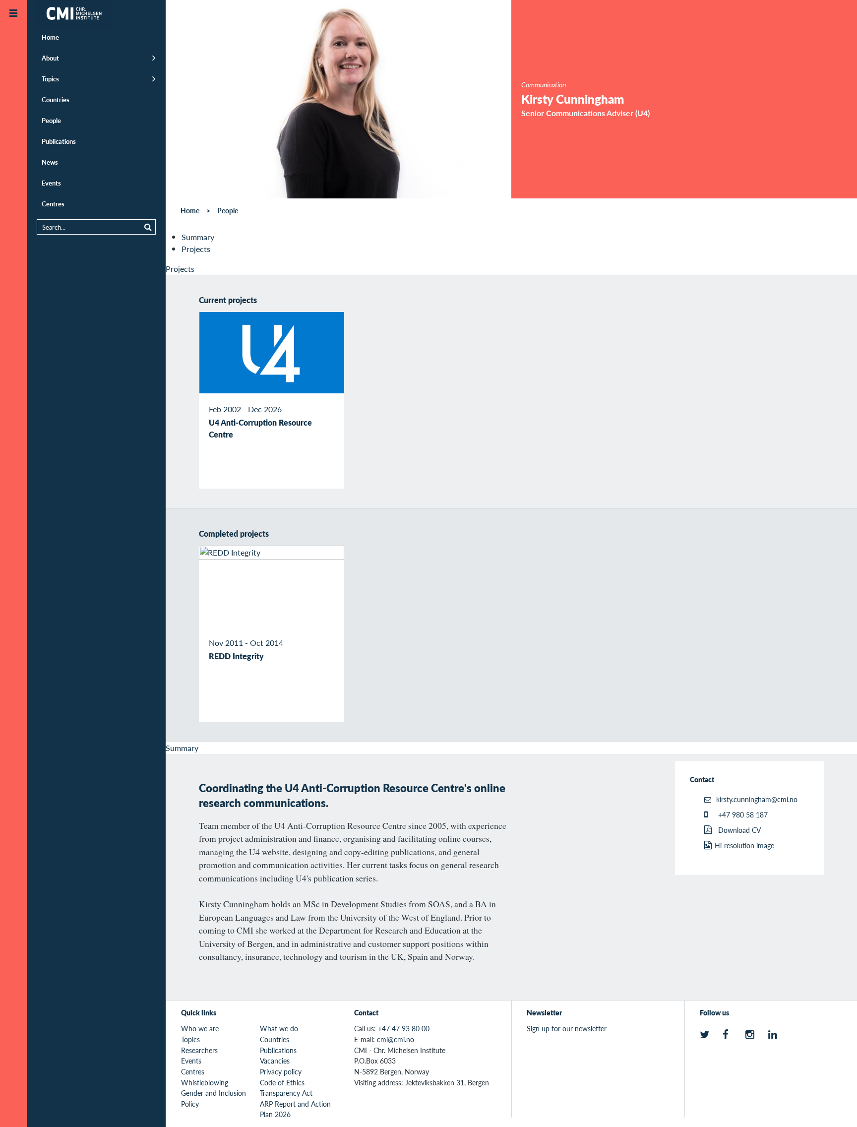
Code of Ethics (282, 1082)
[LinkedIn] (774, 1035)
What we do (279, 1028)
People (51, 120)
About (50, 58)
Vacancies (275, 1060)
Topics (50, 78)
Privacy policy (281, 1071)
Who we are (200, 1028)
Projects (196, 248)
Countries (55, 99)
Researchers (199, 1050)
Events (51, 183)
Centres (53, 203)
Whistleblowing (204, 1082)
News (50, 162)
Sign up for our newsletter (567, 1028)
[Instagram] (751, 1035)
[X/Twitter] (706, 1035)
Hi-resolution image (744, 845)
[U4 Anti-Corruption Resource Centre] (271, 352)
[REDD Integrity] (271, 586)
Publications (59, 141)
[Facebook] (729, 1035)
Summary (198, 237)
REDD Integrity (236, 656)
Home (50, 37)
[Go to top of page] (834, 1106)
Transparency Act (286, 1093)
